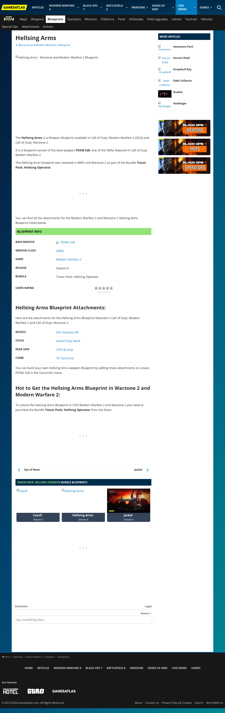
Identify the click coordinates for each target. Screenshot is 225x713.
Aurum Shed (181, 58)
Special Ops (10, 27)
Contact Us (152, 703)
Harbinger (179, 103)
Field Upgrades (157, 19)
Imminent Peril (183, 46)
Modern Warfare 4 (61, 7)
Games (204, 7)
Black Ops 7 (90, 7)
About (138, 703)
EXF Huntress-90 (67, 332)
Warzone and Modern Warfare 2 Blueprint (44, 45)
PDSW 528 (68, 242)
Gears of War (158, 7)
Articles (38, 7)
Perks (122, 19)
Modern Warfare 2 (68, 259)
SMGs (60, 251)
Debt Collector (182, 80)
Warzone (138, 7)
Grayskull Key (182, 69)
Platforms (107, 19)
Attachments (30, 27)
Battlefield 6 (114, 7)
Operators (74, 19)
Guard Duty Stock (68, 341)
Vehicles (206, 19)
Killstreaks (136, 19)
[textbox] (83, 620)
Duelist (178, 92)
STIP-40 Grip (64, 350)
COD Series (182, 7)
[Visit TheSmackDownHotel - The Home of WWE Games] (11, 691)
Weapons (37, 19)
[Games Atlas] (14, 7)
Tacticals (191, 19)
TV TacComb (64, 358)
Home (29, 668)
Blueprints (55, 19)
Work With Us (214, 703)
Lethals (177, 19)
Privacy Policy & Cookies (177, 703)
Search (199, 703)
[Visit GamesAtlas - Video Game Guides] (64, 691)
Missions (91, 19)
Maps (23, 19)
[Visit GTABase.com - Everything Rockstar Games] (36, 691)
